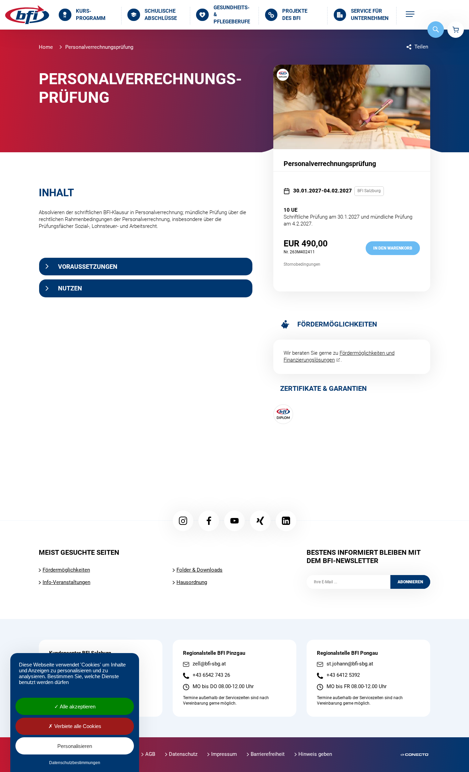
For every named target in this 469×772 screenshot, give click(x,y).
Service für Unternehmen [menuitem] (370, 14)
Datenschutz (183, 754)
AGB (150, 754)
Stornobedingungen (302, 264)
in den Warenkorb (392, 248)
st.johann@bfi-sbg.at (350, 663)
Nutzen (70, 288)
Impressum (224, 754)
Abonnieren (410, 582)
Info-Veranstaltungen (66, 582)
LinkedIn (286, 520)
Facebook (208, 520)
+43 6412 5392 (343, 675)
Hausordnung (191, 582)
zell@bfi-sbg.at (209, 663)
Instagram (183, 520)
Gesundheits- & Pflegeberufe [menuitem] (232, 14)
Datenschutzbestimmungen (74, 763)
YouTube (234, 520)
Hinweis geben (315, 754)
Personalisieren (74, 746)
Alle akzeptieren (77, 706)
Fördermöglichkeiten (66, 570)
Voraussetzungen (87, 266)
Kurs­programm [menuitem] (90, 14)
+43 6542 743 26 (211, 675)
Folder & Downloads (199, 570)
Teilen (421, 47)
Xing (260, 520)
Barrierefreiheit (268, 754)
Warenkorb (455, 29)
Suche (435, 29)
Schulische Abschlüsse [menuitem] (161, 14)
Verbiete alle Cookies (77, 726)
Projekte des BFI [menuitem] (294, 14)
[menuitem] (410, 14)
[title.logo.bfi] (27, 14)
